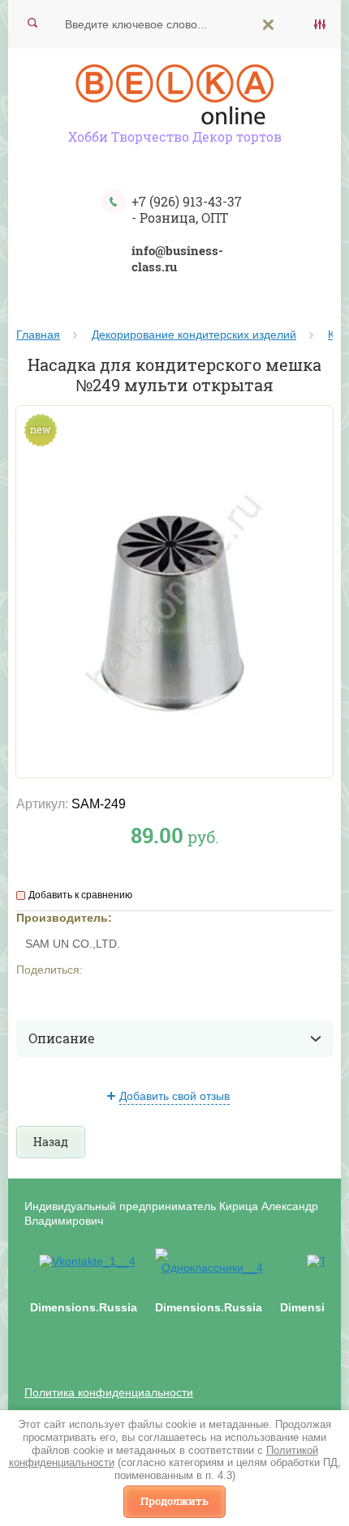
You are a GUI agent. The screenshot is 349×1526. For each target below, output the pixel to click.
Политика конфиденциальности (108, 1392)
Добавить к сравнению (80, 895)
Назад (50, 1141)
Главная (38, 334)
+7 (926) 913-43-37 (186, 201)
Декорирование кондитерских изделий (194, 334)
